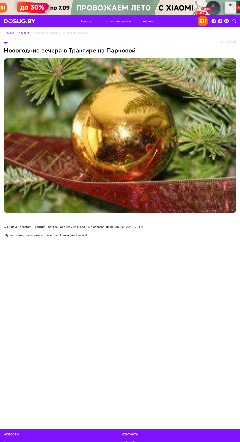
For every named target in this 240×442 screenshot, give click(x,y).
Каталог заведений (117, 21)
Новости (86, 21)
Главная (9, 32)
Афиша (148, 21)
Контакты (130, 434)
